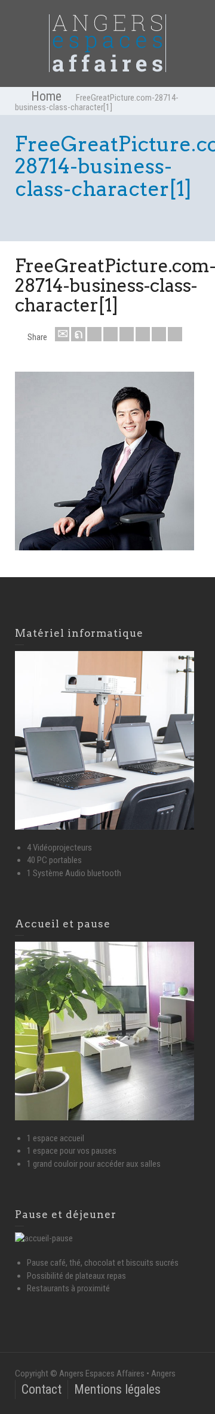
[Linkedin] (159, 334)
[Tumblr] (143, 334)
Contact (42, 1389)
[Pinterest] (126, 334)
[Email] (62, 334)
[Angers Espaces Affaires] (107, 42)
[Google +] (110, 334)
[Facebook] (94, 334)
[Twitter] (78, 334)
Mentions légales (117, 1389)
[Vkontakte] (175, 334)
